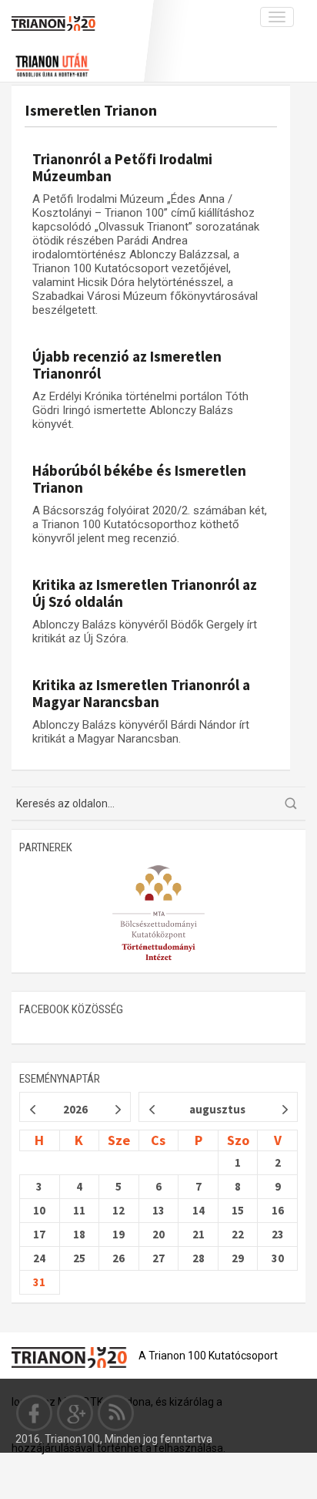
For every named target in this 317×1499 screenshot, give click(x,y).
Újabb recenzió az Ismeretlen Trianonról (127, 364)
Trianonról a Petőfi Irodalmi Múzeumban (122, 167)
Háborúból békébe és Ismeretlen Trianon (139, 479)
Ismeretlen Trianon (91, 110)
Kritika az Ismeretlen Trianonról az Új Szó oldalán (144, 593)
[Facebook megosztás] (34, 1412)
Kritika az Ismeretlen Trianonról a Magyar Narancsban (141, 693)
